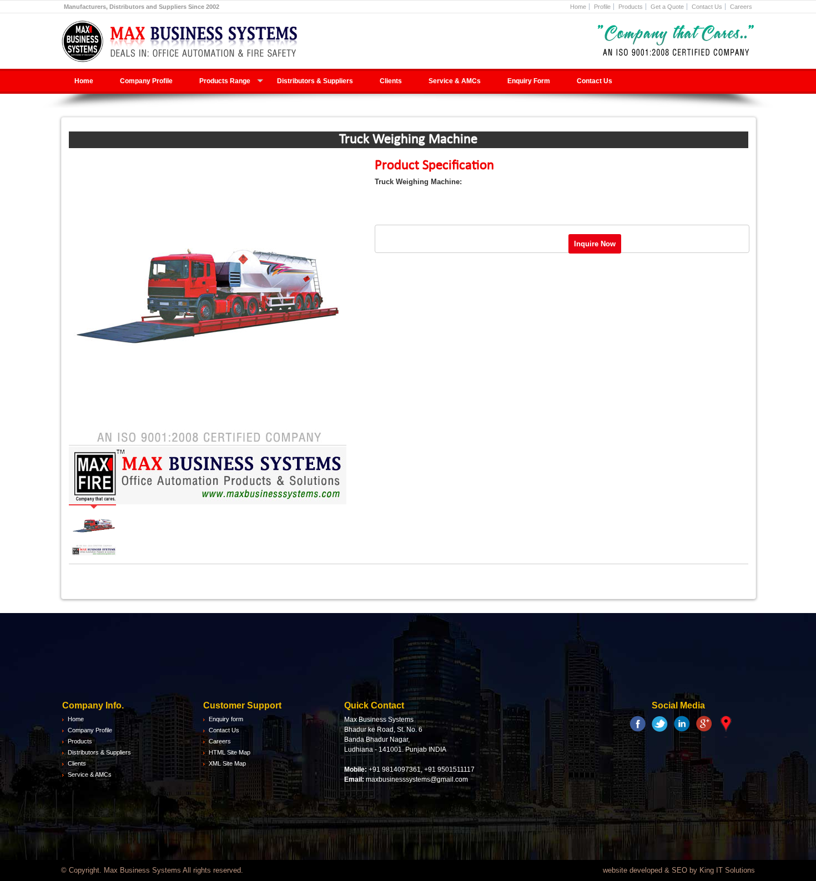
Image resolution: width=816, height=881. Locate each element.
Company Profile (146, 81)
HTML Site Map (229, 752)
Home (578, 6)
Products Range (224, 81)
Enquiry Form (528, 81)
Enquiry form (226, 719)
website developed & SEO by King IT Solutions (679, 870)
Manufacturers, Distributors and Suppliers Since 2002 (141, 6)
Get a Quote (667, 6)
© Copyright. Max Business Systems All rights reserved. (152, 870)
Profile (602, 6)
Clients (391, 81)
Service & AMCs (455, 81)
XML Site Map (227, 763)
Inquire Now (595, 244)
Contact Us (707, 6)
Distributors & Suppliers (315, 81)
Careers (741, 6)
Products (630, 6)
